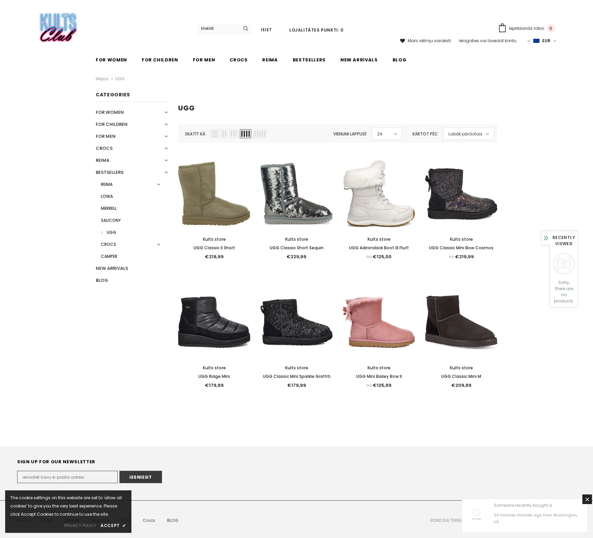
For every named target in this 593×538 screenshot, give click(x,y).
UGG (120, 79)
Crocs (149, 520)
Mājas (102, 79)
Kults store (214, 239)
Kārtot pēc (425, 134)
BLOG (172, 520)
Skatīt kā (195, 134)
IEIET (266, 30)
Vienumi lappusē (350, 134)
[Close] (587, 499)
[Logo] (58, 26)
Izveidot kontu (502, 41)
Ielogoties (469, 41)
